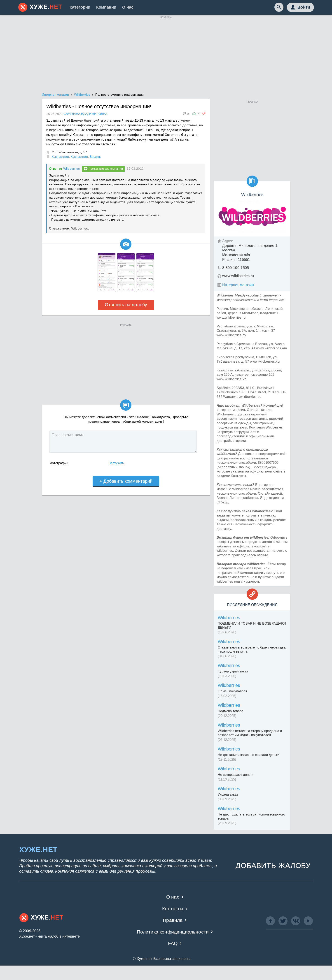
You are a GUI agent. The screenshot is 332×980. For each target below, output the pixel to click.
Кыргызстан (60, 156)
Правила (172, 920)
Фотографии (58, 463)
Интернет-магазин (238, 285)
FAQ (173, 943)
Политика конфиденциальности (173, 931)
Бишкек (95, 156)
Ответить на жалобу (126, 304)
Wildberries (71, 168)
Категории (80, 7)
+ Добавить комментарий (125, 481)
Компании (106, 7)
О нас (127, 7)
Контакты (172, 908)
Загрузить (116, 463)
